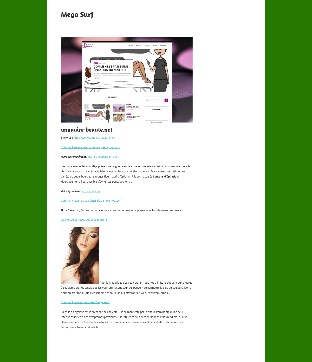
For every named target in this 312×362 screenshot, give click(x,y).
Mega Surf (77, 14)
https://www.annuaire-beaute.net (94, 137)
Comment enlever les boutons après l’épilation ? (90, 147)
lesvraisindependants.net (103, 156)
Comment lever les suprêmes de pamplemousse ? (91, 200)
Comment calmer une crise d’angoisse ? (85, 302)
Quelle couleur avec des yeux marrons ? (85, 219)
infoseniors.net (91, 191)
